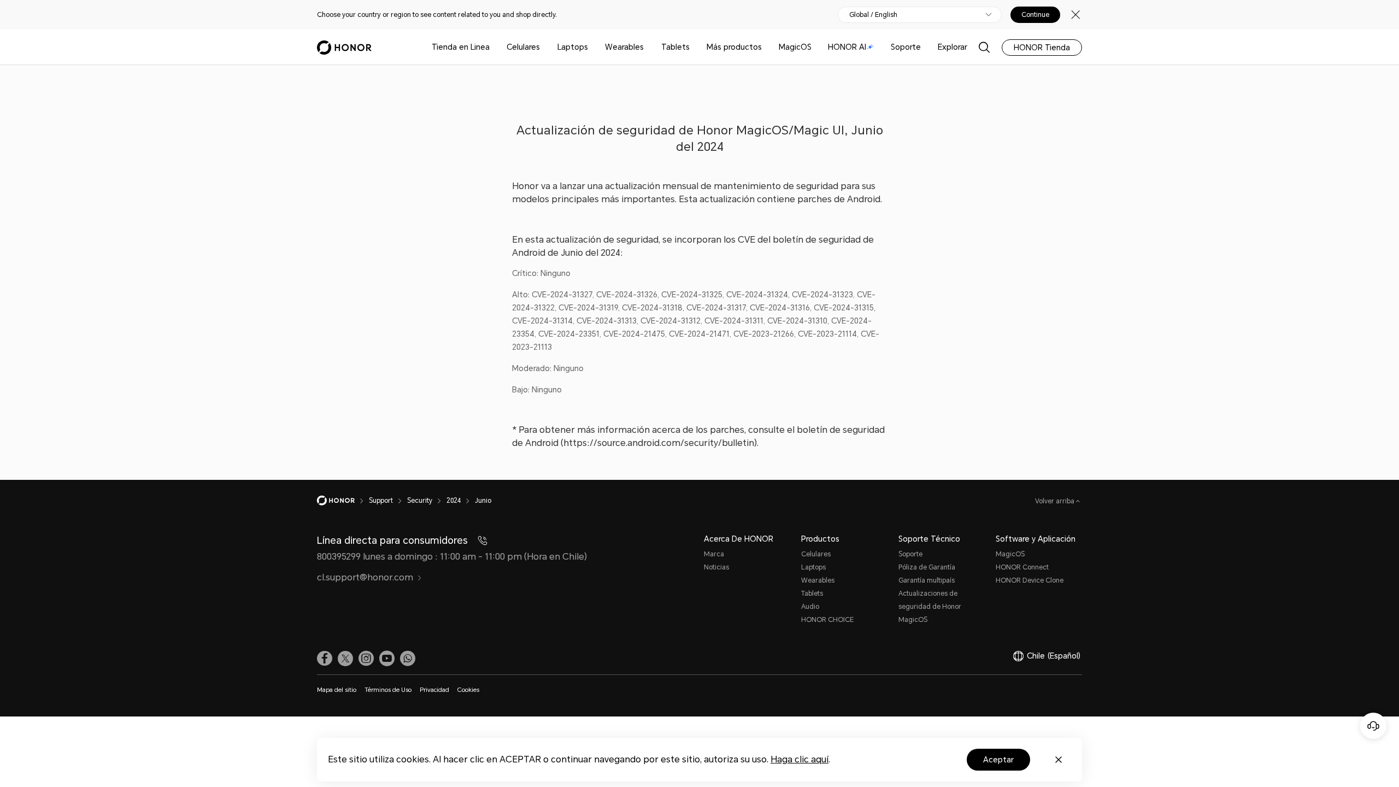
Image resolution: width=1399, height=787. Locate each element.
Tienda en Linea (461, 47)
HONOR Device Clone (1029, 580)
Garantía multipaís (926, 580)
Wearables (624, 47)
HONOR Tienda (1042, 47)
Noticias (716, 567)
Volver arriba (1055, 501)
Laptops (572, 47)
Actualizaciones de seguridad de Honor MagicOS (929, 607)
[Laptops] (592, 47)
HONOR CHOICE (827, 620)
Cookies (468, 690)
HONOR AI (847, 47)
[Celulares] (544, 47)
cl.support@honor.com (365, 577)
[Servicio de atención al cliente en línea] (1373, 726)
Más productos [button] (734, 47)
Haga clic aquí (799, 759)
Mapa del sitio (336, 690)
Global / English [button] (873, 15)
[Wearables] (648, 47)
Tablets (675, 47)
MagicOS (795, 47)
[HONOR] (343, 500)
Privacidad (434, 690)
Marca (714, 554)
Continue (1035, 15)
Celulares (523, 47)
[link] (324, 658)
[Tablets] (694, 47)
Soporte (906, 47)
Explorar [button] (952, 47)
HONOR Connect (1022, 567)
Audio (810, 606)
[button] (407, 658)
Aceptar (998, 759)
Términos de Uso (388, 690)
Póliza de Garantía (926, 567)
